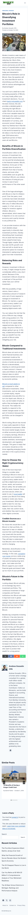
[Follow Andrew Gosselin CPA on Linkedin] (10, 750)
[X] (6, 900)
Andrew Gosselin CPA (10, 28)
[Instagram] (10, 900)
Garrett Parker (9, 790)
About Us (5, 905)
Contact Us (12, 905)
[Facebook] (3, 900)
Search (4, 834)
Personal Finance (8, 10)
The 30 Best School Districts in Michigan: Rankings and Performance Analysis (13, 888)
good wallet (18, 494)
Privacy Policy (21, 905)
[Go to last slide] (4, 782)
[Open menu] (25, 3)
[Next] (24, 782)
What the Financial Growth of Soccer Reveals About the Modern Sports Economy (14, 858)
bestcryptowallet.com (15, 101)
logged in (15, 817)
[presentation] (14, 774)
